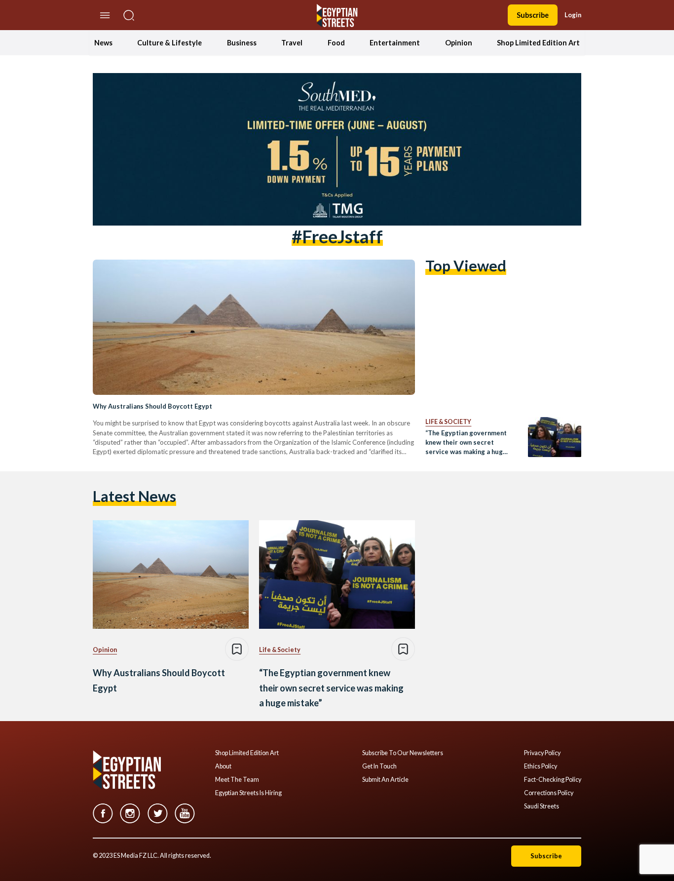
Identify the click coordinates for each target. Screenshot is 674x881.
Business (242, 42)
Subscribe (533, 15)
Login (572, 15)
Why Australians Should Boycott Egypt (152, 406)
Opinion (458, 42)
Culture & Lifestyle (169, 42)
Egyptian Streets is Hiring (248, 793)
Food (336, 42)
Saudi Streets (541, 806)
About (223, 766)
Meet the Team (237, 779)
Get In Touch (379, 766)
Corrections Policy (548, 793)
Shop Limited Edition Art (538, 42)
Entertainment (395, 42)
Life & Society (448, 421)
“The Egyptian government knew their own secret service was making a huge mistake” (466, 443)
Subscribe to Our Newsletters (402, 753)
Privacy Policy (542, 753)
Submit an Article (385, 779)
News (103, 42)
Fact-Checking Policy (552, 779)
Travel (291, 42)
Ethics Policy (540, 766)
